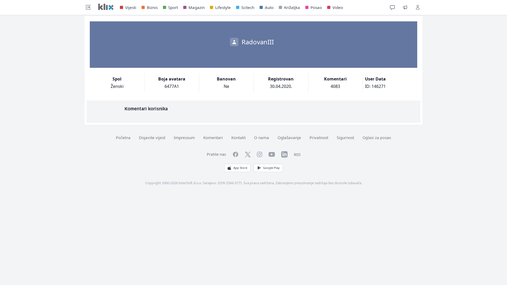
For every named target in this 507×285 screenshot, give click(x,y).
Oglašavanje (289, 137)
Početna (123, 137)
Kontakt (238, 137)
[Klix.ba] (106, 7)
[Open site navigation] (88, 7)
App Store (240, 168)
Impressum (184, 137)
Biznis (152, 7)
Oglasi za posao (377, 137)
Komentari (213, 137)
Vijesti (130, 7)
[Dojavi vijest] (405, 7)
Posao (316, 7)
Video (337, 7)
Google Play (271, 168)
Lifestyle (223, 7)
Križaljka (292, 7)
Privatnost (318, 137)
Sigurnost (345, 137)
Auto (269, 7)
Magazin (197, 7)
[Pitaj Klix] (392, 7)
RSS (297, 154)
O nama (261, 137)
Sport (173, 7)
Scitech (247, 7)
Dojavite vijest (152, 137)
